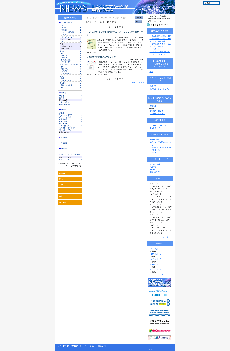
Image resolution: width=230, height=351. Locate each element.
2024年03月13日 (155, 264)
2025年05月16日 (155, 259)
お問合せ (66, 346)
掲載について (155, 172)
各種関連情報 (154, 140)
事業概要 (153, 86)
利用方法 (153, 167)
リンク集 (153, 153)
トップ (58, 346)
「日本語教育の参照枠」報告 (160, 36)
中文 (61, 196)
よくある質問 (155, 164)
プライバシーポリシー (88, 346)
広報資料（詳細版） (157, 114)
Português (62, 190)
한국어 (62, 179)
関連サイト (102, 346)
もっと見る (166, 237)
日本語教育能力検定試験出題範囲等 (102, 57)
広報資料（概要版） (157, 111)
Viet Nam (62, 202)
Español (62, 185)
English (62, 173)
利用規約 (74, 346)
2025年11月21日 (155, 249)
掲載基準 (153, 169)
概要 (151, 72)
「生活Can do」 (155, 49)
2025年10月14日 (155, 254)
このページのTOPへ (137, 82)
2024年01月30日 (155, 269)
